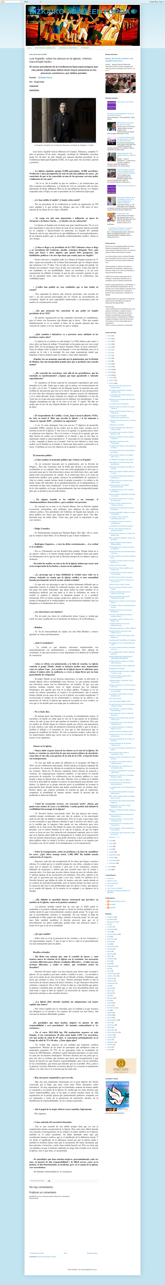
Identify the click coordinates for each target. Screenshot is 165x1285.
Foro (108, 944)
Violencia (110, 1037)
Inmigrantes (111, 966)
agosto (111, 852)
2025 (109, 867)
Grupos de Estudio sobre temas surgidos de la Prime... (119, 597)
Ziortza (109, 1040)
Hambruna (110, 959)
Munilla (109, 988)
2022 (109, 369)
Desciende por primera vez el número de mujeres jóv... (121, 499)
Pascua (109, 1005)
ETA (108, 937)
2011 (109, 339)
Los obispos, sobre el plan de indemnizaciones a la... (118, 517)
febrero (111, 380)
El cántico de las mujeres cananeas (120, 577)
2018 (109, 358)
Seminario (110, 1025)
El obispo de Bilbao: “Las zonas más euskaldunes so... (121, 820)
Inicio (29, 48)
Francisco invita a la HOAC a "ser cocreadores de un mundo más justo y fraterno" (126, 171)
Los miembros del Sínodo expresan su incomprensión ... (121, 395)
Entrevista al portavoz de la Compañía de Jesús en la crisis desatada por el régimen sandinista (126, 200)
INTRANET (85, 48)
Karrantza (110, 981)
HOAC (109, 956)
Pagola (109, 1003)
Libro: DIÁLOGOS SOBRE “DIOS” (120, 701)
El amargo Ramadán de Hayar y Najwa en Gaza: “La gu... (122, 672)
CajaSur (110, 927)
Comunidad (111, 929)
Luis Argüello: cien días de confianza (121, 526)
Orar (108, 1000)
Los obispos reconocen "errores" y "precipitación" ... (120, 522)
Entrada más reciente (37, 1253)
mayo (111, 843)
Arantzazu (110, 878)
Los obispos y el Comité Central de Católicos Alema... (120, 762)
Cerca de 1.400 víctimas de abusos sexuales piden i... (120, 615)
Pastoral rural (111, 1008)
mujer (109, 1047)
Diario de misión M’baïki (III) (126, 186)
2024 (109, 375)
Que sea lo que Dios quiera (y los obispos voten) (120, 386)
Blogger (94, 1269)
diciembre (112, 863)
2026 (109, 870)
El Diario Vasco (45, 78)
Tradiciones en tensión (116, 425)
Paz (108, 1010)
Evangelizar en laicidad (117, 668)
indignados (111, 1042)
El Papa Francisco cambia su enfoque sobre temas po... (121, 662)
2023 (109, 372)
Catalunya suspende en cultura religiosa (122, 628)
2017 (109, 355)
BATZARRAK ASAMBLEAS (45, 48)
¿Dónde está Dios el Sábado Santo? (121, 731)
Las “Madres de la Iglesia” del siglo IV (121, 459)
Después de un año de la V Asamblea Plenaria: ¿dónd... (121, 776)
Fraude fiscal (111, 946)
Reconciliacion (112, 1020)
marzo (111, 383)
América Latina (112, 881)
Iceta (108, 964)
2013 (109, 344)
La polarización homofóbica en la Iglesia (122, 640)
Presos (109, 1018)
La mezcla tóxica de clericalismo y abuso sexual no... (120, 783)
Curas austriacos (112, 883)
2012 (109, 341)
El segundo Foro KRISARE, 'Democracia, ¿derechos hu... (119, 416)
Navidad (110, 993)
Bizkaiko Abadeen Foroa (118, 901)
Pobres (109, 1013)
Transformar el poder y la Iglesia (119, 780)
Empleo (109, 941)
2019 (109, 361)
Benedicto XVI (112, 922)
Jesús (109, 971)
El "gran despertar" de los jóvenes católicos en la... (120, 744)
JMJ (108, 968)
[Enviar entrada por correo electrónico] (48, 1180)
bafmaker (113, 907)
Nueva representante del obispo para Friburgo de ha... (121, 815)
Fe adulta (110, 886)
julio (110, 849)
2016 (109, 353)
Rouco (109, 1022)
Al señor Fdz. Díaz (123, 213)
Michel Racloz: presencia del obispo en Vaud (125, 123)
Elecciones (111, 939)
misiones (110, 1044)
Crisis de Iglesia (112, 934)
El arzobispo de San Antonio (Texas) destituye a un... (121, 695)
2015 (109, 350)
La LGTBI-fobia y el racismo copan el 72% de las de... (121, 573)
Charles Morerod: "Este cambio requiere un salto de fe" (126, 155)
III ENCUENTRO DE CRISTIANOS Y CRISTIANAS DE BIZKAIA (121, 657)
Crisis (109, 932)
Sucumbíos (111, 1030)
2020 (109, 364)
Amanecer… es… (115, 837)
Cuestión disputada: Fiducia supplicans (122, 666)
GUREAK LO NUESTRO (68, 48)
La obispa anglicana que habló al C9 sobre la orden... (121, 428)
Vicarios (110, 1035)
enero (111, 378)
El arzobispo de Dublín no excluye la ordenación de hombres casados (120, 229)
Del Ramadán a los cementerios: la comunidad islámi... (120, 767)
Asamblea (110, 917)
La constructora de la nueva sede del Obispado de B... (121, 723)
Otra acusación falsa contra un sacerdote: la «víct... (119, 753)
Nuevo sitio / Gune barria (125, 102)
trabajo (109, 1049)
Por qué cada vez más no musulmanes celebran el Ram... (122, 705)
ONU (109, 995)
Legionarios (111, 983)
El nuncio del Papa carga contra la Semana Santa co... (120, 676)
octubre (112, 857)
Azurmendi (110, 919)
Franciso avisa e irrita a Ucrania (119, 584)
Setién (109, 1027)
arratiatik (112, 904)
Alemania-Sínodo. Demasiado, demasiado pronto (119, 486)
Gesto (109, 951)
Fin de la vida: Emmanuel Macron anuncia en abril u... (120, 529)
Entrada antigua (92, 1253)
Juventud (110, 978)
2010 (109, 336)
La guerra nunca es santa (117, 565)
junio (111, 846)
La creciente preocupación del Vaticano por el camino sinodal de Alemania (126, 139)
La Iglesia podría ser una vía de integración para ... (119, 624)
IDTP (109, 961)
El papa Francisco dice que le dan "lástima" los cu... (120, 632)
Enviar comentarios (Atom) (47, 1257)
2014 (109, 347)
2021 (109, 367)
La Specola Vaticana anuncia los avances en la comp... (120, 592)
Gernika (109, 949)
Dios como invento (115, 698)
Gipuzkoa (110, 954)
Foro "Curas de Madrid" (115, 888)
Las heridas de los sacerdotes (119, 404)
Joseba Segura (112, 973)
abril (111, 841)
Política (109, 1015)
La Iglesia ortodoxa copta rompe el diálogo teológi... (120, 543)
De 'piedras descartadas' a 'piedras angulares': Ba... (120, 391)
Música (109, 991)
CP (108, 924)
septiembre (113, 855)
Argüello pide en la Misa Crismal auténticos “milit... (119, 806)
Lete (108, 986)
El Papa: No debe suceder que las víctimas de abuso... (120, 504)
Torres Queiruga (112, 1032)
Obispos (110, 998)
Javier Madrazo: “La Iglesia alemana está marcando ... (121, 709)
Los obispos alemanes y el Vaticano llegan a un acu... (121, 728)
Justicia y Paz (111, 976)
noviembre (113, 860)
